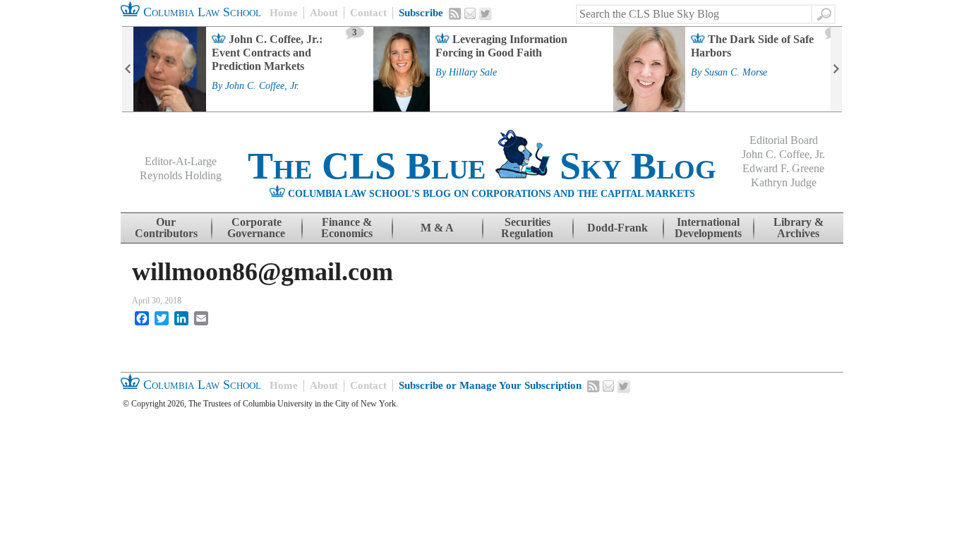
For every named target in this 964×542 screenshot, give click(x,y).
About (324, 12)
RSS (455, 13)
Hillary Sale (473, 73)
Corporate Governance (256, 227)
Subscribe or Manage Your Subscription (490, 385)
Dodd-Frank (617, 228)
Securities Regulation (527, 227)
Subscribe (421, 12)
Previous (127, 69)
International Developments (708, 227)
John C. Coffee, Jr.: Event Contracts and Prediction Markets (267, 52)
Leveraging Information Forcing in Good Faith (501, 46)
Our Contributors (166, 227)
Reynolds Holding (181, 175)
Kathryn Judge (784, 182)
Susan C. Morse (735, 73)
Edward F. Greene (783, 168)
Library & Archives (798, 227)
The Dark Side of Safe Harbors (752, 46)
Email (470, 13)
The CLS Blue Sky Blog (482, 166)
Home (284, 12)
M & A (437, 228)
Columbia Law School (200, 12)
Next (836, 69)
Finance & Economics (347, 227)
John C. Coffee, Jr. (262, 86)
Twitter (485, 14)
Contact (368, 12)
